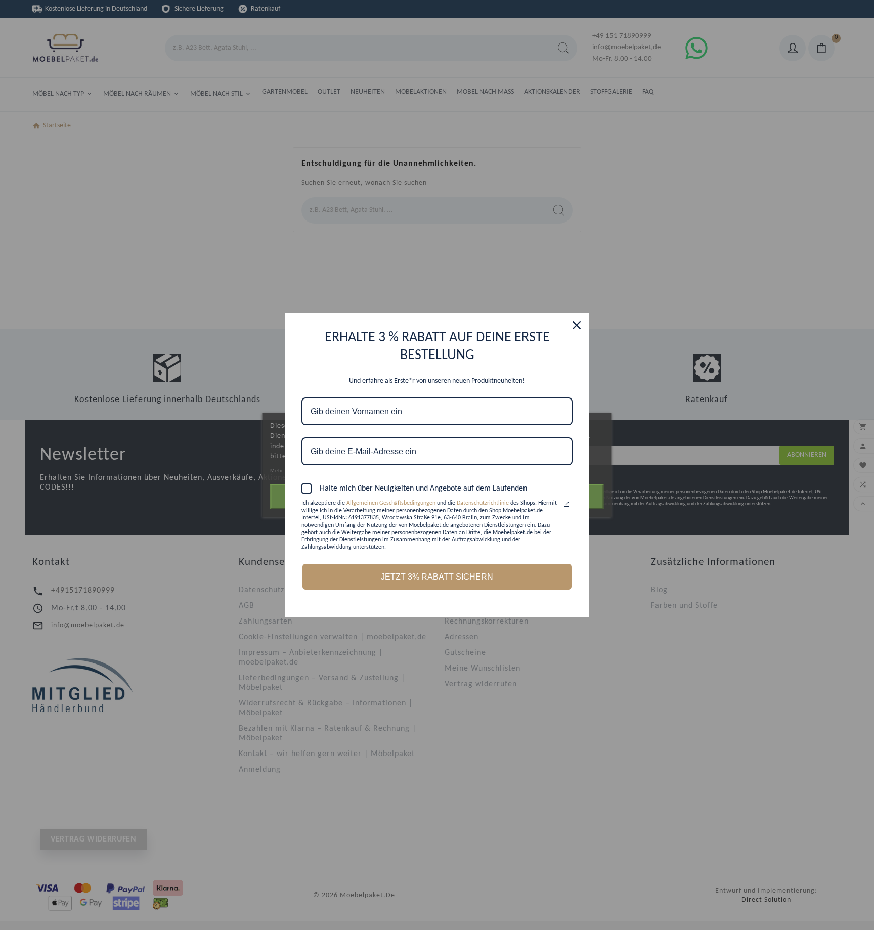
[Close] (576, 325)
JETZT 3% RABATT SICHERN (437, 576)
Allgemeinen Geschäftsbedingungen (390, 503)
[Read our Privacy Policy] (566, 504)
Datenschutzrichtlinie (483, 503)
